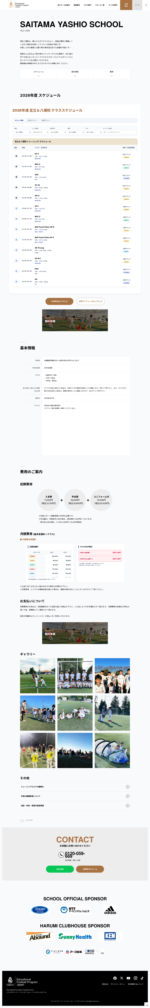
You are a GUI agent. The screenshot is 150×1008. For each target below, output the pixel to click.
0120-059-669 (75, 854)
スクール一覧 (99, 5)
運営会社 (105, 984)
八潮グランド (45, 120)
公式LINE (60, 869)
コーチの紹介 (112, 5)
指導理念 (77, 5)
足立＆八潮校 (19, 120)
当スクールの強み (64, 5)
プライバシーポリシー (118, 984)
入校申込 (126, 5)
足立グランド (32, 120)
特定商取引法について (135, 984)
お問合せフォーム (90, 869)
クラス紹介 (87, 5)
